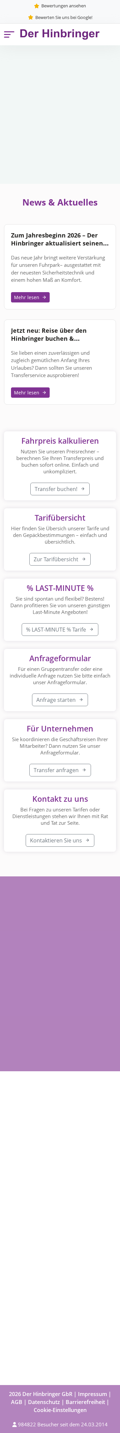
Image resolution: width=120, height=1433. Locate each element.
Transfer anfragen (57, 770)
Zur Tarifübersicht (57, 559)
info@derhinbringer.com (61, 1335)
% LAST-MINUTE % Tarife (56, 629)
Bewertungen (21, 1240)
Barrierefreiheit (85, 1402)
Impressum (92, 1394)
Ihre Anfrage (19, 1159)
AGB (16, 1402)
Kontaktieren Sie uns (56, 840)
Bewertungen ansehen (63, 6)
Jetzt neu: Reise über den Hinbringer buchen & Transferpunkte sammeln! (50, 338)
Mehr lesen (26, 297)
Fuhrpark (15, 1255)
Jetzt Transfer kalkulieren (29, 123)
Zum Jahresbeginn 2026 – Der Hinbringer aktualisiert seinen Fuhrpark (57, 243)
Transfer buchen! (57, 489)
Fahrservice (18, 1188)
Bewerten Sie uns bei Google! (63, 17)
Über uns (15, 1225)
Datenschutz (44, 1402)
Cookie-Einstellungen (60, 1410)
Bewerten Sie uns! (26, 1269)
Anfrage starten (56, 700)
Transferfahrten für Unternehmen (46, 1173)
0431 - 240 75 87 (50, 1311)
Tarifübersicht (87, 123)
